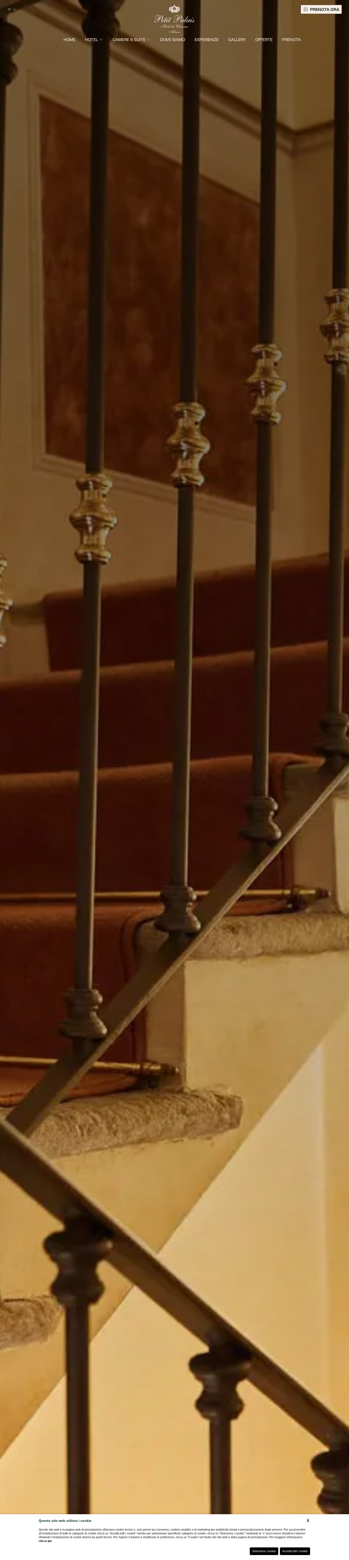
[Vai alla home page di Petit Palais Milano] (174, 17)
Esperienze (207, 39)
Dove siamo (172, 39)
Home (69, 39)
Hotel (91, 39)
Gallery (237, 39)
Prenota (291, 39)
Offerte (264, 39)
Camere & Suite (129, 39)
